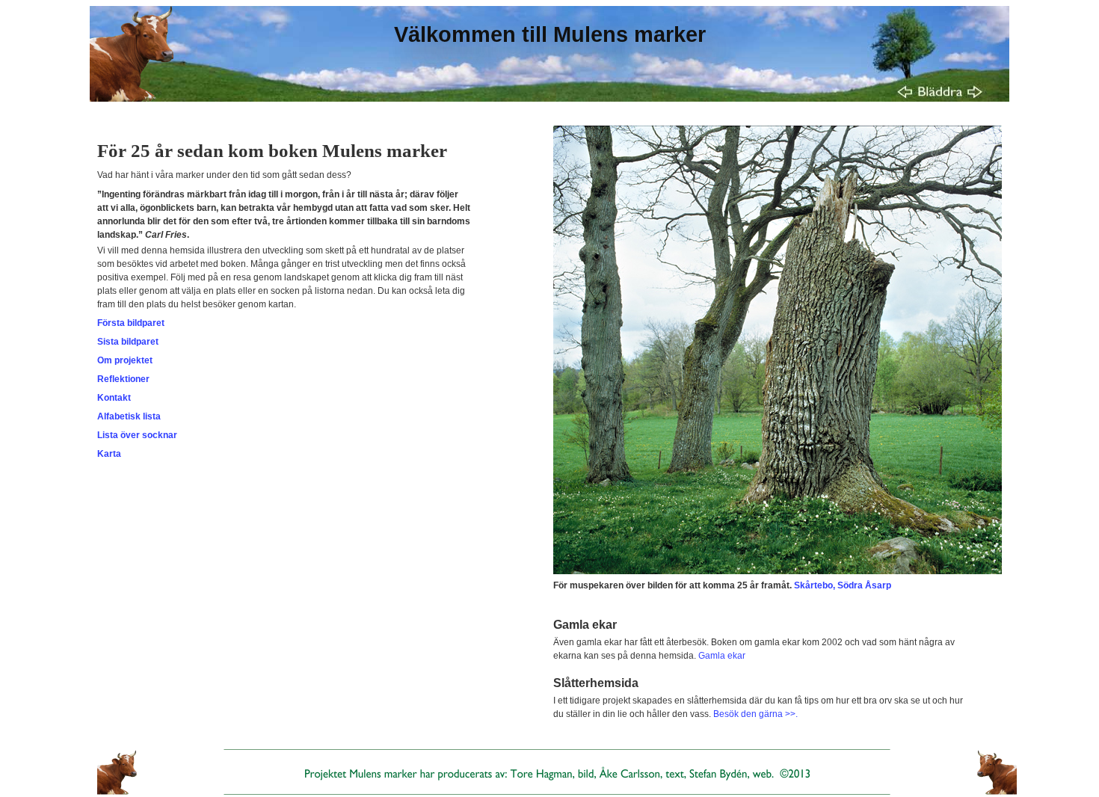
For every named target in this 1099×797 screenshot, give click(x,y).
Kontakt (114, 398)
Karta (109, 454)
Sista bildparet (127, 341)
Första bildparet (130, 323)
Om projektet (125, 360)
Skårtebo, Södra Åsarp (842, 585)
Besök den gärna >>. (755, 714)
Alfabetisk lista (129, 416)
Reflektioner (123, 379)
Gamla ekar (721, 655)
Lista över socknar (137, 435)
